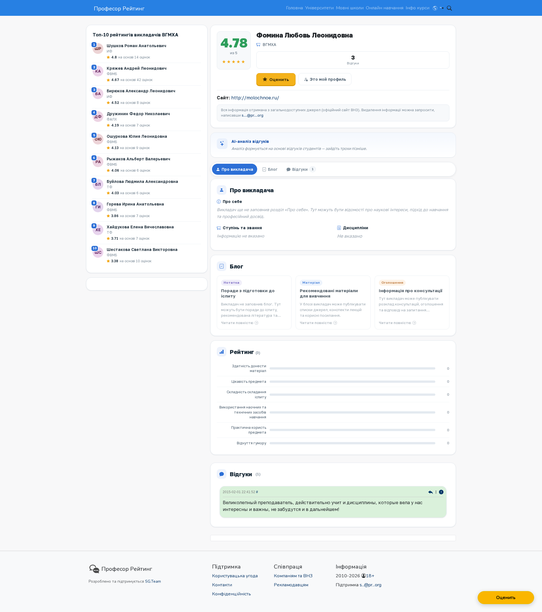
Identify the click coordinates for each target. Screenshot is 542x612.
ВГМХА (269, 44)
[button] (437, 8)
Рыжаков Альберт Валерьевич (138, 158)
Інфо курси (417, 8)
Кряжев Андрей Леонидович (137, 68)
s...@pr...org (252, 115)
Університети (319, 8)
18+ (370, 576)
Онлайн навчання (384, 8)
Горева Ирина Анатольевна (135, 204)
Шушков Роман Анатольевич (136, 45)
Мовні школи (350, 8)
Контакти (222, 585)
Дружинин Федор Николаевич (138, 113)
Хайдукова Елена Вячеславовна (140, 226)
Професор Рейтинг (119, 8)
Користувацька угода (235, 576)
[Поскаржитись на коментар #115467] (441, 492)
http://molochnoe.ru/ (255, 97)
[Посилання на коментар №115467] (431, 492)
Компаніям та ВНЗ (293, 576)
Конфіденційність (231, 594)
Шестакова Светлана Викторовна (142, 249)
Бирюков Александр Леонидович (141, 90)
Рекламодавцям (291, 585)
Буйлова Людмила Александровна (142, 181)
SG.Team (153, 581)
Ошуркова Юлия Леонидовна (137, 136)
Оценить (279, 79)
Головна (294, 8)
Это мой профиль (328, 79)
